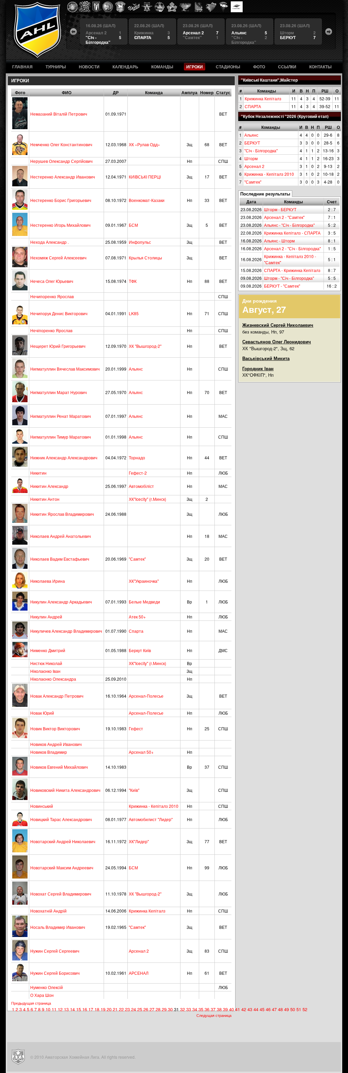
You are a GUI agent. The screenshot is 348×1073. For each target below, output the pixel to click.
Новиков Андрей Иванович (56, 744)
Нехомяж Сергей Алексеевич (58, 257)
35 (200, 1009)
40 (231, 1009)
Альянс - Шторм (279, 240)
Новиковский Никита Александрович (65, 790)
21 (115, 1009)
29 (164, 1009)
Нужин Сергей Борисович (55, 973)
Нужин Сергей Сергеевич (54, 951)
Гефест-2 (138, 473)
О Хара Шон (42, 995)
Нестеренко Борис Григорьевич (60, 200)
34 (194, 1009)
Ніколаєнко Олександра (53, 679)
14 (72, 1009)
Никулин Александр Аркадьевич (61, 601)
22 (121, 1009)
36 (207, 1009)
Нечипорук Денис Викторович (58, 313)
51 (298, 1009)
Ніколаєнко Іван (45, 671)
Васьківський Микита (266, 358)
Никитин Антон (44, 499)
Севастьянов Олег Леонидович (276, 341)
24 (133, 1009)
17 (90, 1009)
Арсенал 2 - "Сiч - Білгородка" (292, 248)
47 (274, 1009)
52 (304, 1009)
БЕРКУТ (252, 143)
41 (237, 1009)
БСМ (133, 225)
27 (152, 1009)
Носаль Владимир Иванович (57, 927)
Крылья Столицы (145, 257)
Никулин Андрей (46, 616)
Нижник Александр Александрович (63, 457)
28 (158, 1009)
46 (268, 1009)
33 (188, 1009)
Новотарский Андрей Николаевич (62, 841)
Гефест (136, 728)
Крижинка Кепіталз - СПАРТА (292, 233)
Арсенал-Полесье (146, 696)
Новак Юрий (42, 713)
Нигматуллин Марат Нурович (58, 392)
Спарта (136, 631)
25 (139, 1009)
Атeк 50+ (137, 616)
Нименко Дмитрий (47, 650)
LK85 (134, 313)
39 (225, 1009)
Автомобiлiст (141, 486)
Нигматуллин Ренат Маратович (60, 416)
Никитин (38, 473)
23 (127, 1009)
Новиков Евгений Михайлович (59, 767)
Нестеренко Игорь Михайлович (60, 225)
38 (219, 1009)
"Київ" (134, 790)
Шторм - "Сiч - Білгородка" (289, 278)
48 (280, 1009)
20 (109, 1009)
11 (54, 1009)
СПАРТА (253, 106)
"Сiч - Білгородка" (261, 150)
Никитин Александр (49, 486)
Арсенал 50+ (141, 752)
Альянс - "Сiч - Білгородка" (289, 225)
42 (243, 1009)
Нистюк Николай (46, 663)
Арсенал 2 (254, 166)
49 (286, 1009)
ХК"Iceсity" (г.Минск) (147, 499)
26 (145, 1009)
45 (262, 1009)
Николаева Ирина (47, 581)
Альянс (251, 135)
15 (78, 1009)
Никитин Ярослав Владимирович (62, 514)
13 (66, 1009)
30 (170, 1009)
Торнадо (137, 457)
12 (60, 1009)
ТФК (133, 281)
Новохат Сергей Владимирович (60, 894)
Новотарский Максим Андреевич (61, 867)
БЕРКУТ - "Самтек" (282, 286)
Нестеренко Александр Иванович (62, 177)
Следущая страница (213, 1015)
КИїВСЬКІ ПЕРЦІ (145, 177)
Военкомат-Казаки (146, 200)
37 (213, 1009)
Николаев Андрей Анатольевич (60, 536)
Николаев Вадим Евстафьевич (59, 559)
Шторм (251, 158)
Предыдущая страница (31, 1003)
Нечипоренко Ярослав (52, 296)
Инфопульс (140, 242)
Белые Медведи (144, 601)
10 (48, 1009)
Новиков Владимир (48, 752)
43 (249, 1009)
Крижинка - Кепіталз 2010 (269, 174)
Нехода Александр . (49, 242)
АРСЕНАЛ (139, 973)
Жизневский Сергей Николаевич (277, 325)
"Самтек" (252, 182)
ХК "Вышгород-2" (145, 346)
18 (96, 1009)
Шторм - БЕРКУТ (280, 209)
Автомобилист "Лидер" (151, 819)
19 (103, 1009)
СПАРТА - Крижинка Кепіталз (292, 270)
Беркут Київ (140, 650)
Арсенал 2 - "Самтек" (284, 217)
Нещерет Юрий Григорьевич (57, 346)
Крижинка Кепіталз (263, 98)
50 (292, 1009)
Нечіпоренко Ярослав (51, 330)
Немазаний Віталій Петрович (58, 114)
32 (182, 1009)
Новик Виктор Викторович (55, 728)
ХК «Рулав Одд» (144, 144)
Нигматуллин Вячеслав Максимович (65, 369)
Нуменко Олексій (46, 987)
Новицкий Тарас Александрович (61, 819)
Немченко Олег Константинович (61, 144)
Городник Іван (258, 368)
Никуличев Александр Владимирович (66, 631)
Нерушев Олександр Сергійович (61, 161)
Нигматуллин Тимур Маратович (60, 437)
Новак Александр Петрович (56, 696)
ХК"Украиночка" (144, 581)
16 (84, 1009)
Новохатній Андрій (48, 911)
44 (256, 1009)
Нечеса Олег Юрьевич (51, 281)
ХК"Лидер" (139, 841)
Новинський (41, 806)
